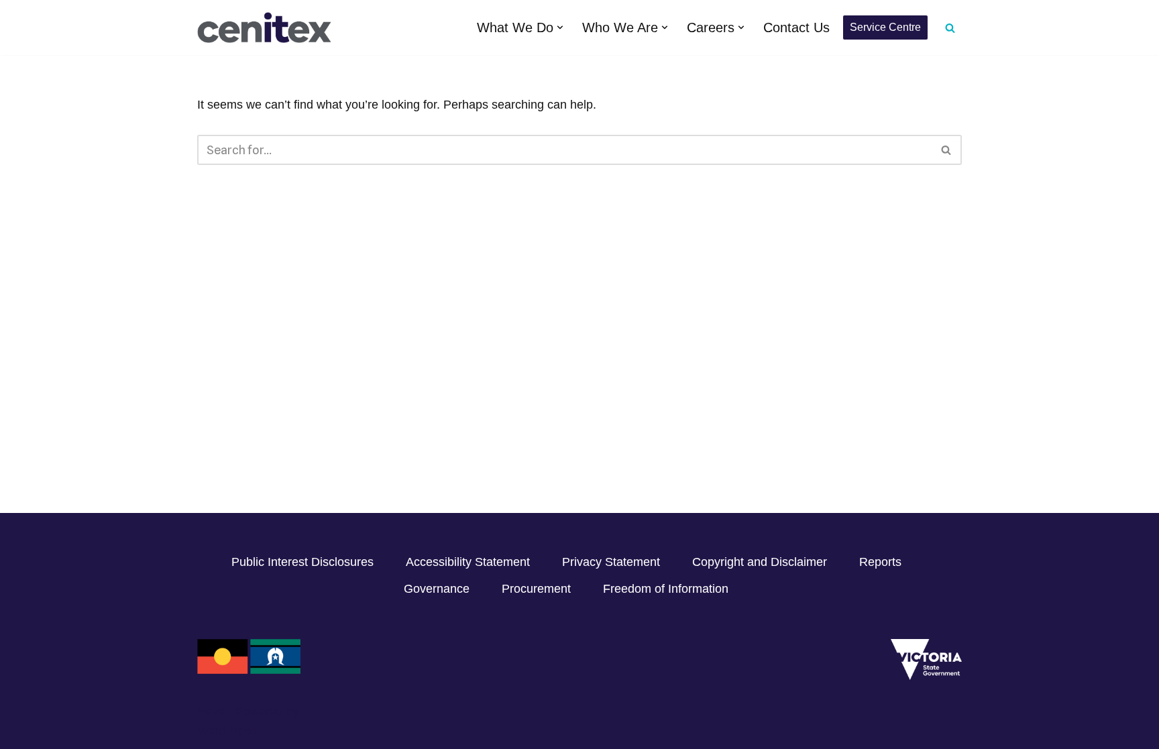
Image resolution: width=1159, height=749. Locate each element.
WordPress (227, 731)
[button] (560, 27)
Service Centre (885, 27)
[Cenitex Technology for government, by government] (264, 27)
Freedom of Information (665, 588)
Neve (211, 711)
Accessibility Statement (468, 562)
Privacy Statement (611, 562)
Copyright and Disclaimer (759, 562)
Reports (880, 562)
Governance (437, 588)
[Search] (950, 28)
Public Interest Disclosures (302, 562)
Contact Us (796, 27)
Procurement (536, 588)
